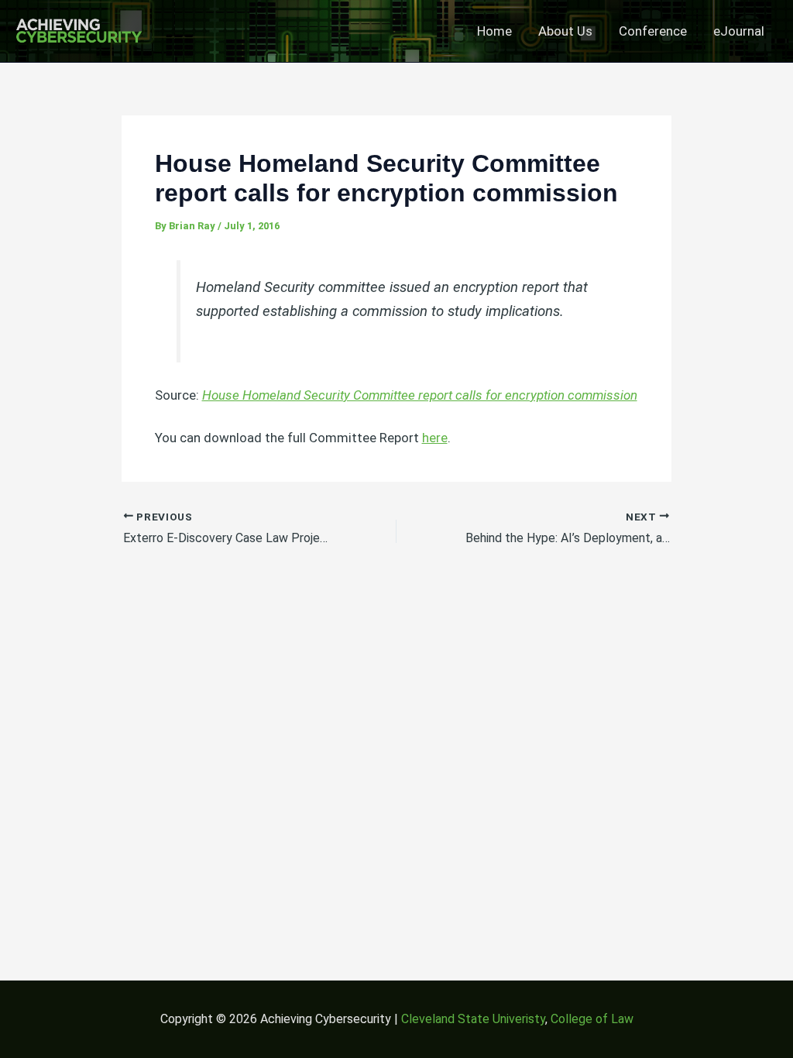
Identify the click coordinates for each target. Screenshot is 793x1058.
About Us (565, 31)
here (435, 437)
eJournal (738, 31)
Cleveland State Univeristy (473, 1019)
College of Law (592, 1019)
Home (494, 31)
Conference (653, 31)
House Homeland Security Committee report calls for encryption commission (419, 395)
